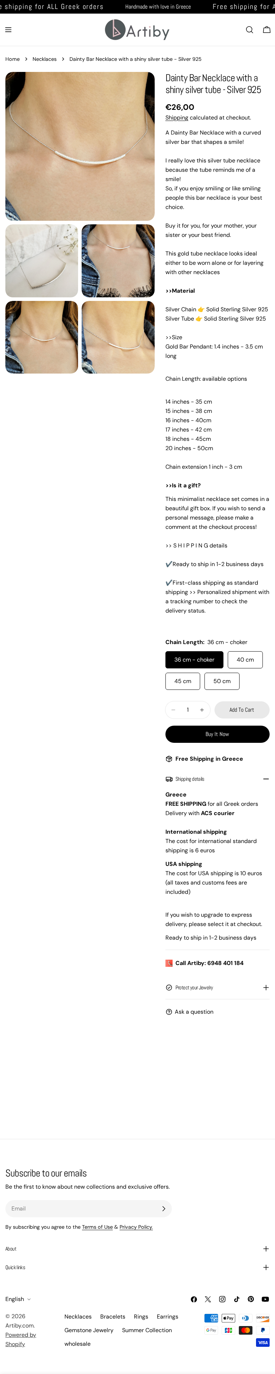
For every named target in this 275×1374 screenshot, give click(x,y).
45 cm (182, 681)
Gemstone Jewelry (89, 1330)
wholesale (77, 1344)
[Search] (249, 30)
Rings (141, 1316)
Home (12, 59)
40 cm (245, 659)
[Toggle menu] (8, 30)
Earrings (167, 1316)
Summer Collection (147, 1330)
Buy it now (217, 734)
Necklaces (45, 59)
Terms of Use (97, 1227)
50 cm (222, 681)
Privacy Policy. (136, 1227)
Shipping (176, 117)
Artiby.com (19, 1325)
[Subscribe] (163, 1208)
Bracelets (112, 1316)
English (14, 1299)
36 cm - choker (194, 659)
